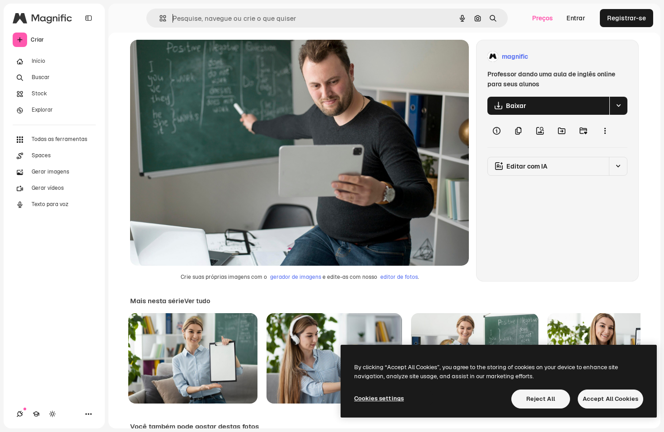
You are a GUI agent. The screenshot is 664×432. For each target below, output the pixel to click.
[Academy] (36, 414)
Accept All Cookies (610, 399)
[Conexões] (20, 414)
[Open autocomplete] (159, 18)
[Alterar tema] (52, 414)
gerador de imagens (295, 277)
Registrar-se (626, 18)
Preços (542, 18)
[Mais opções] (605, 131)
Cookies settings (379, 398)
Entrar (575, 18)
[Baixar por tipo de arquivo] (618, 106)
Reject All (540, 399)
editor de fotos (399, 277)
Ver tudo (197, 301)
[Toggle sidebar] (88, 18)
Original (188, 56)
